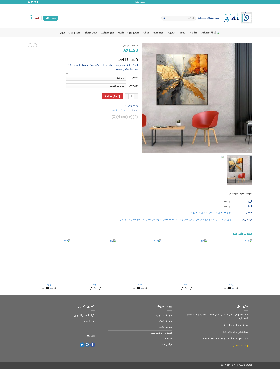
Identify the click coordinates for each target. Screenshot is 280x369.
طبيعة (121, 33)
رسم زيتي (171, 33)
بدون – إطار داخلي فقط (221, 220)
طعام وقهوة (133, 33)
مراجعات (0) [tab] (233, 194)
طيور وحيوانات (107, 33)
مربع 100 (218, 213)
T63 (185, 285)
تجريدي (182, 33)
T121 (140, 285)
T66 (94, 285)
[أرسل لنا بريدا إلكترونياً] (29, 2)
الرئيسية (135, 46)
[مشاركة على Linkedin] (114, 117)
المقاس (135, 78)
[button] (140, 2)
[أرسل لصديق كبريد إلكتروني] (124, 117)
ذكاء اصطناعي (208, 33)
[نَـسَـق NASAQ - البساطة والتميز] (237, 16)
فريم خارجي (133, 86)
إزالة (67, 73)
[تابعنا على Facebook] (37, 2)
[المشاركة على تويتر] (129, 117)
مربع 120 (227, 213)
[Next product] (35, 45)
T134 (231, 285)
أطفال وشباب (74, 33)
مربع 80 (209, 213)
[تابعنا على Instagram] (35, 2)
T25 (49, 285)
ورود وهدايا (157, 33)
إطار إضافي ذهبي (170, 220)
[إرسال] (163, 18)
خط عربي (193, 33)
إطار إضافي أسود (202, 220)
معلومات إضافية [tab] (246, 194)
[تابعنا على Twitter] (32, 2)
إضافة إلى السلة (112, 96)
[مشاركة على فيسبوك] (135, 117)
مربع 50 (193, 213)
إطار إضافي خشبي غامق (129, 220)
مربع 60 (201, 213)
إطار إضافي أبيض (186, 220)
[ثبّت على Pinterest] (119, 117)
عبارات (146, 33)
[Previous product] (30, 45)
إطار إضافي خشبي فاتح (151, 220)
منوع (62, 33)
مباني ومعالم (91, 33)
